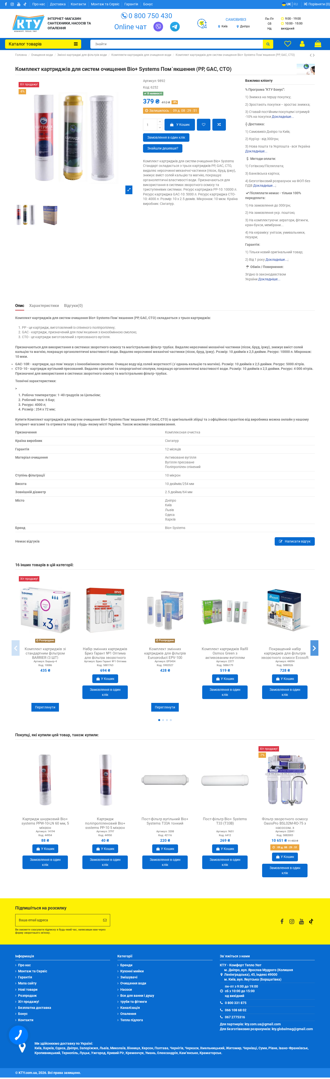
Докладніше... (283, 117)
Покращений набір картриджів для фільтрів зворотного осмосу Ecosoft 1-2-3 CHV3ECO (284, 655)
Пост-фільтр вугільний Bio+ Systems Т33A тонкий (165, 821)
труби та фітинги (133, 1002)
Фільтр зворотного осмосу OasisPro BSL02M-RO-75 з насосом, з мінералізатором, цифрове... (285, 828)
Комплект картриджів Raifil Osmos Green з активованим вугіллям (225, 653)
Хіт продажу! (28, 1002)
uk (288, 4)
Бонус (148, 4)
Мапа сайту (27, 983)
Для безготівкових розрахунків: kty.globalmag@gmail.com (266, 1029)
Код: (146, 87)
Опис (19, 305)
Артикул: (150, 81)
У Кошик (183, 125)
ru (296, 4)
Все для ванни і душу (137, 995)
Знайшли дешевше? (162, 148)
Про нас (39, 4)
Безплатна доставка (34, 1008)
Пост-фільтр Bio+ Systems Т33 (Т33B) (225, 821)
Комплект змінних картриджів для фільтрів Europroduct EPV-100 (165, 653)
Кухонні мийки (132, 971)
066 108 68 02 (235, 1010)
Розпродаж (27, 995)
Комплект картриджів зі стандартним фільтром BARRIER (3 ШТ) (45, 653)
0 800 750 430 (150, 16)
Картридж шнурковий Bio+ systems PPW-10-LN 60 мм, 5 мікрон (45, 823)
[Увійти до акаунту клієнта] (302, 43)
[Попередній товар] (311, 55)
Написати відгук (297, 541)
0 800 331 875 (235, 1003)
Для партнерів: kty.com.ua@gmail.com (250, 1024)
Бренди (126, 965)
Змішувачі (128, 977)
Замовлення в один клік (166, 137)
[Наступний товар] (314, 55)
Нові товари (27, 989)
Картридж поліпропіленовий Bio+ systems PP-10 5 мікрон (105, 823)
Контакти (79, 4)
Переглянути (45, 707)
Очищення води (133, 983)
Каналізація (130, 1008)
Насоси (126, 989)
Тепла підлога (131, 1020)
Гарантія (131, 4)
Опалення (128, 1014)
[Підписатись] (105, 920)
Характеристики (44, 305)
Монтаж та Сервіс (105, 4)
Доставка (58, 4)
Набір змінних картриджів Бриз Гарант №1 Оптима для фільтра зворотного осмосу (105, 655)
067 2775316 (235, 1017)
